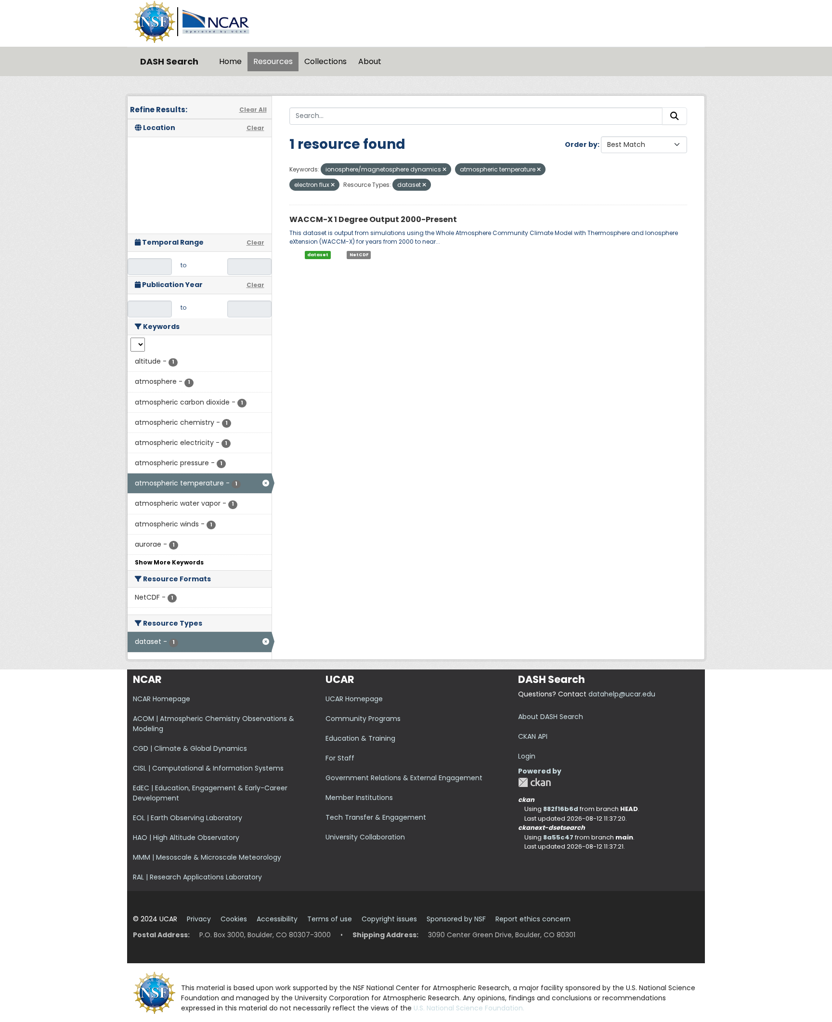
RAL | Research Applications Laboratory (197, 877)
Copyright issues (389, 919)
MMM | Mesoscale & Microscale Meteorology (207, 857)
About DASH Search (550, 716)
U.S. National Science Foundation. (469, 1008)
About (369, 61)
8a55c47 (558, 837)
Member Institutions (359, 797)
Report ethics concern (533, 919)
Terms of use (329, 919)
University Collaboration (365, 837)
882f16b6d (560, 808)
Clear (255, 128)
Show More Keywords (169, 562)
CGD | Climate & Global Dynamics (190, 748)
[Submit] (674, 116)
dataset (317, 255)
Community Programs (363, 718)
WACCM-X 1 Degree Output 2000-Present (373, 219)
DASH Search (169, 61)
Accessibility (277, 919)
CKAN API (532, 736)
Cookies (234, 919)
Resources (273, 61)
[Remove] (444, 169)
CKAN (534, 782)
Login (526, 756)
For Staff (339, 758)
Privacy (199, 919)
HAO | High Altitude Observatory (186, 837)
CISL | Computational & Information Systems (208, 768)
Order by (581, 144)
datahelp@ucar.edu (621, 694)
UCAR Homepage (354, 699)
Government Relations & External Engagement (403, 778)
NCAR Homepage (161, 699)
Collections (325, 61)
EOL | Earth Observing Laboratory (187, 818)
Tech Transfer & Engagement (375, 817)
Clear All (253, 109)
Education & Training (360, 738)
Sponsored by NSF (456, 919)
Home (230, 61)
